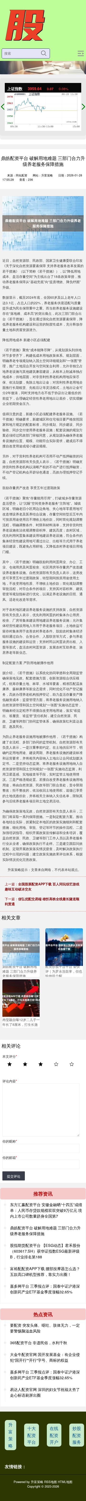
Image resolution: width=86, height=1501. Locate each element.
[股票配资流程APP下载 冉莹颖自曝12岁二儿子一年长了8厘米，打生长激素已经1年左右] (21, 997)
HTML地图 (65, 1481)
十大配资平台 (31, 1435)
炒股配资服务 (76, 1435)
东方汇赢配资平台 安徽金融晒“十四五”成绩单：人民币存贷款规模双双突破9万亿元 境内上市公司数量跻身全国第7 (46, 1210)
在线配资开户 (54, 1435)
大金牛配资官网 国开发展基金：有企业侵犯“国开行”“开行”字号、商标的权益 (45, 1357)
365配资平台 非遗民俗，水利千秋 (38, 1342)
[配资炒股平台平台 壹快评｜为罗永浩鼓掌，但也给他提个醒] (64, 946)
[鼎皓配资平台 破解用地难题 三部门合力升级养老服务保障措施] (21, 946)
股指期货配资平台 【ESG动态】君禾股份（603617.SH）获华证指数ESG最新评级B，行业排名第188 (45, 1251)
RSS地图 (50, 1481)
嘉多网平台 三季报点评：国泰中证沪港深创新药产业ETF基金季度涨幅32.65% (45, 1289)
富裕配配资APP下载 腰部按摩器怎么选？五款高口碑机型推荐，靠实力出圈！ (45, 1271)
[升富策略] (25, 25)
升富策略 (10, 1434)
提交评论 (13, 1176)
